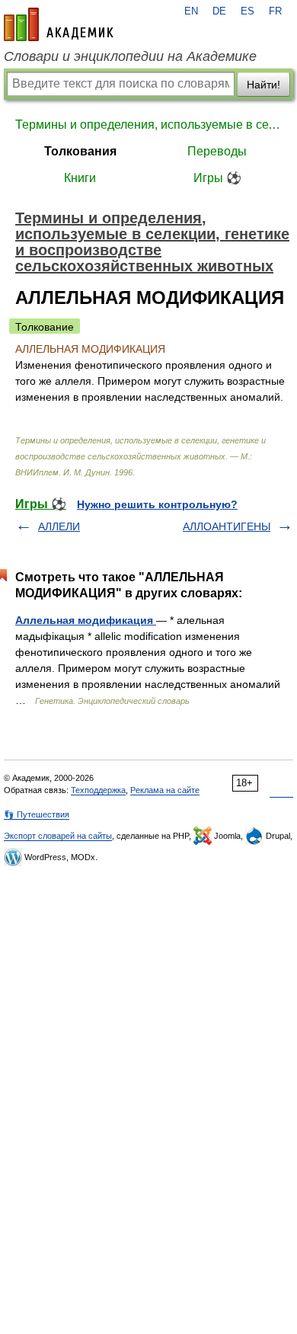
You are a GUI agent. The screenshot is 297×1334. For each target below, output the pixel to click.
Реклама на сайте (165, 790)
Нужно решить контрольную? (157, 504)
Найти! (263, 84)
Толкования (80, 151)
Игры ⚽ (217, 177)
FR (275, 11)
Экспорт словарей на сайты (58, 835)
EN (191, 11)
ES (247, 11)
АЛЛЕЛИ (59, 526)
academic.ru (58, 24)
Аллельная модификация (85, 620)
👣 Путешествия (36, 814)
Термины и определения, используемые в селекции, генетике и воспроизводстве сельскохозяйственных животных (148, 124)
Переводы (217, 151)
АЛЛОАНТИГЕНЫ (226, 526)
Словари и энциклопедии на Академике (130, 56)
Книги (80, 177)
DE (219, 11)
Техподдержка (98, 790)
